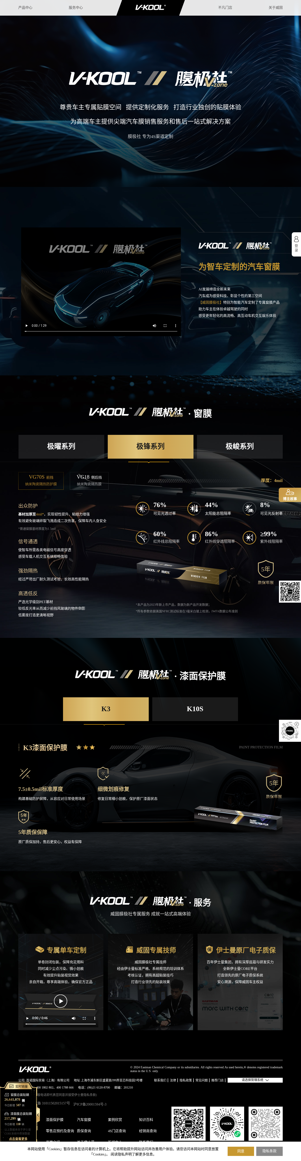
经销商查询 (148, 1131)
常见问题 (201, 1080)
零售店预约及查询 (60, 1131)
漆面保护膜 (54, 1120)
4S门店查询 (117, 1131)
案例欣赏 (115, 1120)
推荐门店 (217, 1080)
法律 (173, 1080)
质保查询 (84, 1131)
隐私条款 (269, 1151)
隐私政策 (186, 1080)
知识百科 (146, 1120)
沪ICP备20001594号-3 (89, 1104)
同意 (240, 1151)
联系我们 (160, 1080)
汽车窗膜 (84, 1120)
